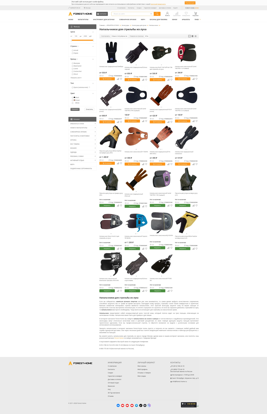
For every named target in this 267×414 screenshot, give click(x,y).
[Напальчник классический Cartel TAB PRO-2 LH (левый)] (187, 95)
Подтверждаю (190, 3)
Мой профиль (142, 369)
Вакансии (111, 386)
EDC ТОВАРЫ (74, 144)
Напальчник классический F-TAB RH (136, 152)
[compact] (195, 36)
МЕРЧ (143, 19)
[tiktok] (140, 406)
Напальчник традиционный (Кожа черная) (136, 68)
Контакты (131, 8)
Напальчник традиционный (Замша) (134, 195)
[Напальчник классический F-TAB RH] (136, 137)
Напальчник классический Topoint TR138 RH (136, 237)
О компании (121, 8)
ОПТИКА (73, 140)
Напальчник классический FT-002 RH (161, 279)
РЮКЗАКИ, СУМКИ (77, 156)
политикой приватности (158, 4)
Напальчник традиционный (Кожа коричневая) (136, 279)
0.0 (102, 76)
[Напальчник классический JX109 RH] (162, 221)
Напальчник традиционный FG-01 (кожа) (161, 110)
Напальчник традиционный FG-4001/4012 (160, 153)
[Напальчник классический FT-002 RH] (162, 264)
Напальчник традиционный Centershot (184, 153)
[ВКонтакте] (118, 406)
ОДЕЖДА (73, 152)
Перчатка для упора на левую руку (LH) (186, 194)
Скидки (139, 8)
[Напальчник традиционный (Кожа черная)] (136, 53)
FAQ (109, 389)
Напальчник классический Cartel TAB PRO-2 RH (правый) (135, 109)
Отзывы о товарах (144, 373)
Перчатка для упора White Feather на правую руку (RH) (110, 152)
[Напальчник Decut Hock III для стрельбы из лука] (111, 221)
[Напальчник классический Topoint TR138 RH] (136, 221)
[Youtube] (122, 406)
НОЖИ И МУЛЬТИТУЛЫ (78, 128)
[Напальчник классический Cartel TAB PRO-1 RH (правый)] (162, 179)
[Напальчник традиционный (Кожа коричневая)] (136, 264)
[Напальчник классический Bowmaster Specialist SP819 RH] (111, 264)
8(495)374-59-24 (75, 8)
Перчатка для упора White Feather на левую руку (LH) (186, 237)
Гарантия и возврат (150, 8)
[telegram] (136, 406)
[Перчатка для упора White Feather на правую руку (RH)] (111, 137)
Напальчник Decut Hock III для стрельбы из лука (109, 237)
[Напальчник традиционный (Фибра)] (111, 52)
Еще (174, 8)
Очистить (89, 109)
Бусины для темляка (158, 19)
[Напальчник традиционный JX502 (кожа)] (111, 95)
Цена (73, 32)
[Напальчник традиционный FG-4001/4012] (162, 137)
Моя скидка (142, 376)
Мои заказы (142, 366)
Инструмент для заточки (104, 19)
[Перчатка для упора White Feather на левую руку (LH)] (187, 221)
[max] (149, 406)
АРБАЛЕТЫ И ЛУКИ (77, 124)
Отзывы (111, 396)
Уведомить (107, 205)
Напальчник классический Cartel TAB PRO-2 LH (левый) (185, 109)
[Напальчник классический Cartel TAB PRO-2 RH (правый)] (136, 95)
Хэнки (174, 19)
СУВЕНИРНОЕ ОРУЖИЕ (127, 19)
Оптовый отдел (113, 383)
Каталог (77, 119)
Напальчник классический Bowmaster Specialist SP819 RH (109, 279)
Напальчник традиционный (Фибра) (111, 66)
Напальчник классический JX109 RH (161, 235)
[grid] (189, 36)
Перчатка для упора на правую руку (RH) (111, 194)
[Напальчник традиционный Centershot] (187, 137)
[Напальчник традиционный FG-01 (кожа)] (162, 95)
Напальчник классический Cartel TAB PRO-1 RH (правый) (160, 194)
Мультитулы (83, 19)
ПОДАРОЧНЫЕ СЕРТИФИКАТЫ (81, 168)
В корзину (108, 79)
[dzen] (144, 406)
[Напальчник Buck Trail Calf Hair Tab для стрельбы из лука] (162, 53)
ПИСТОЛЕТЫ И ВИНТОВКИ (79, 136)
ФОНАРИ (73, 148)
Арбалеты (186, 19)
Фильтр (77, 26)
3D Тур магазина (114, 393)
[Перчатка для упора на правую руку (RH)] (111, 179)
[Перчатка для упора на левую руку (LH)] (187, 179)
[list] (192, 36)
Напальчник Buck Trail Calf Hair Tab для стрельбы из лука (161, 68)
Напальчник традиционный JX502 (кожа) (110, 110)
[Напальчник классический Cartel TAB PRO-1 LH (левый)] (187, 52)
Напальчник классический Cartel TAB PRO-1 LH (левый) (185, 67)
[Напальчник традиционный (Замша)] (136, 179)
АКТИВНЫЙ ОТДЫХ (77, 160)
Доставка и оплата (165, 8)
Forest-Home (119, 338)
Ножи (70, 19)
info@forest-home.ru (179, 381)
